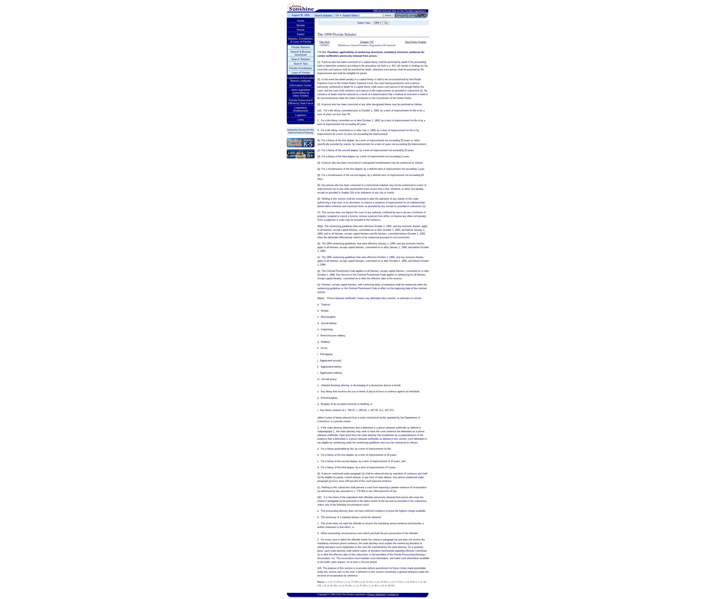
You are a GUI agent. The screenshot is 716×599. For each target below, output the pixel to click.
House (300, 29)
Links (301, 119)
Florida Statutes (300, 47)
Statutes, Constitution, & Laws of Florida (301, 40)
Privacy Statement (376, 594)
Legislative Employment (300, 109)
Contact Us (393, 594)
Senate (300, 25)
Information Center (301, 85)
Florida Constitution (300, 68)
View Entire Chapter (415, 42)
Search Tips (301, 63)
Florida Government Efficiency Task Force (300, 102)
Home (300, 20)
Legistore (300, 115)
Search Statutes (300, 59)
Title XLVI (324, 42)
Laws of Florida (301, 72)
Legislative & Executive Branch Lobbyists (300, 79)
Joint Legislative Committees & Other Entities (300, 92)
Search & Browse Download (301, 53)
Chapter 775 (366, 42)
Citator (301, 34)
